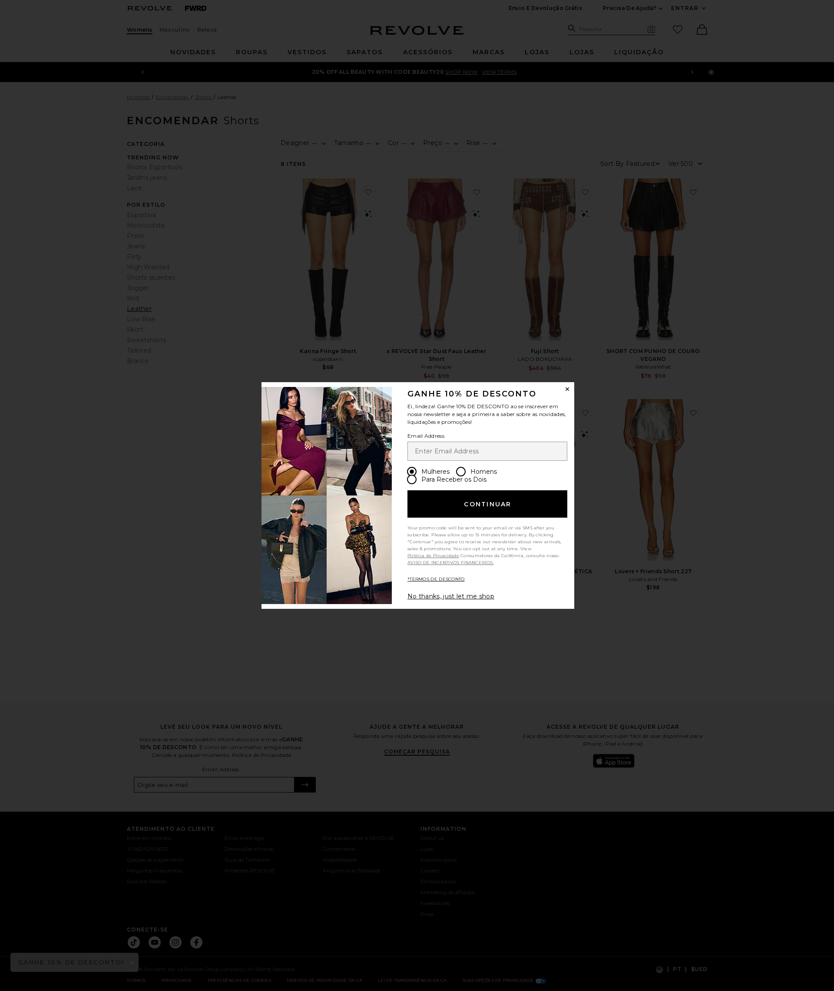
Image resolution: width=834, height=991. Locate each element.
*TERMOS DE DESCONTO (436, 579)
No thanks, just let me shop (450, 596)
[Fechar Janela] (567, 389)
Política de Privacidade (433, 555)
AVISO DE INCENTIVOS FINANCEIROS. (450, 562)
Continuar (487, 504)
